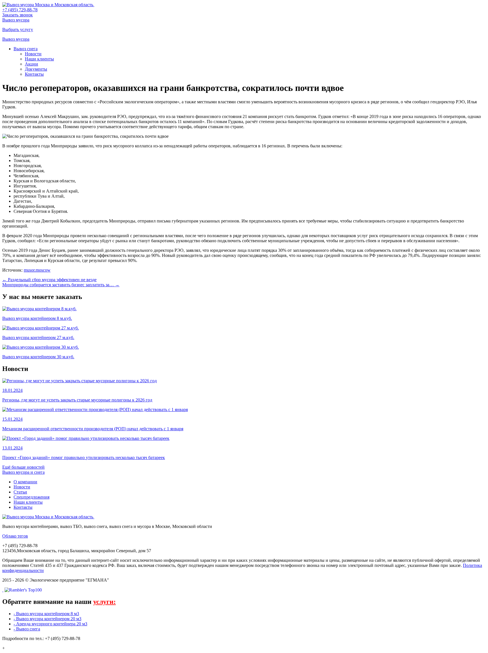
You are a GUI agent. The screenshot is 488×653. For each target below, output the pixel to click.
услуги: (104, 601)
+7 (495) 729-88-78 (20, 9)
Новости (33, 53)
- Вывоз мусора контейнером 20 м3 (47, 618)
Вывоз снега (26, 48)
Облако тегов (15, 536)
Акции (31, 64)
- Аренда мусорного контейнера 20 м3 (50, 623)
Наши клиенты (39, 58)
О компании (25, 481)
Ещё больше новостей (23, 467)
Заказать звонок (17, 14)
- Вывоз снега (27, 628)
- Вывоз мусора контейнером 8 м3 (46, 613)
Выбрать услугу (17, 29)
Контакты (34, 74)
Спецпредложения (31, 497)
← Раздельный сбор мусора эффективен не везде (49, 279)
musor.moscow (37, 270)
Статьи (20, 492)
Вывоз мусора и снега (23, 472)
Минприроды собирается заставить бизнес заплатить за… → (60, 284)
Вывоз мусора (15, 20)
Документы (36, 69)
